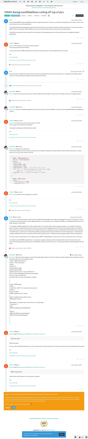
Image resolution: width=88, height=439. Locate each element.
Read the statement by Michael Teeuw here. (44, 7)
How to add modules (13, 57)
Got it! (62, 434)
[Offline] (6, 92)
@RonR (17, 43)
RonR (10, 20)
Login (13, 407)
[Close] (82, 394)
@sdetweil (19, 107)
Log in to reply (79, 15)
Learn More (41, 435)
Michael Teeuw (51, 430)
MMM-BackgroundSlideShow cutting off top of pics (31, 334)
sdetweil (11, 43)
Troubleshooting (16, 15)
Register (8, 407)
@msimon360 (19, 120)
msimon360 (12, 91)
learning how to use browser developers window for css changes (22, 60)
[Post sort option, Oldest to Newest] (72, 15)
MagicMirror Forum (10, 1)
